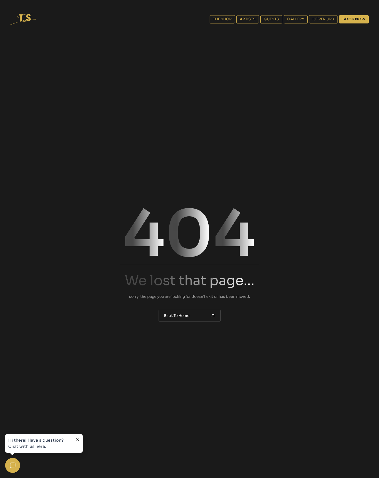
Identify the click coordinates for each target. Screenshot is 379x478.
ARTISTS (248, 19)
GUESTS (271, 19)
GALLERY (295, 19)
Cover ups (323, 19)
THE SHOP (222, 19)
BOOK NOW (353, 19)
